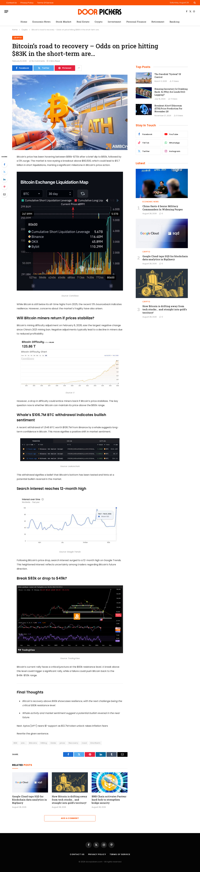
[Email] (4, 194)
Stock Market (63, 21)
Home (23, 21)
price (62, 743)
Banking (175, 21)
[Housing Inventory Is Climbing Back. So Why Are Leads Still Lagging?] (144, 92)
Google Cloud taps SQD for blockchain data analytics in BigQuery (29, 799)
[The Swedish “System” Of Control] (144, 78)
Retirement (157, 21)
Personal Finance (136, 21)
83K (15, 743)
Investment (114, 21)
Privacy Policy (26, 2)
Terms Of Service (45, 2)
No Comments (38, 61)
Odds (53, 743)
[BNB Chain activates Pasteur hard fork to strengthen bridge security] (110, 782)
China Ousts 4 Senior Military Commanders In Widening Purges (162, 208)
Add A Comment (70, 818)
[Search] (194, 2)
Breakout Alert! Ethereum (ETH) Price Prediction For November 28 (168, 108)
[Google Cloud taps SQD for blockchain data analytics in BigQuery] (30, 782)
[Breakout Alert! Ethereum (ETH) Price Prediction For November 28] (144, 109)
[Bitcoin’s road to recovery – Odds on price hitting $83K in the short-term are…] (70, 112)
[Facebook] (4, 164)
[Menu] (6, 11)
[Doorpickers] (100, 11)
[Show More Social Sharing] (79, 68)
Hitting (44, 743)
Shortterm (95, 743)
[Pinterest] (4, 187)
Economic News (41, 21)
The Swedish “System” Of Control (167, 75)
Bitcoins (33, 743)
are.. (23, 743)
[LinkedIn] (4, 179)
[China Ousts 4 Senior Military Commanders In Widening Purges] (162, 183)
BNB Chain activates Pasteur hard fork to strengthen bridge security (109, 799)
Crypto (98, 21)
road (84, 743)
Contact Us (11, 2)
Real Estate (83, 21)
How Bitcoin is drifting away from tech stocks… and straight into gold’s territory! (69, 799)
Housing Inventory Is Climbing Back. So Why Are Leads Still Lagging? (171, 92)
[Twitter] (4, 172)
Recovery (73, 743)
